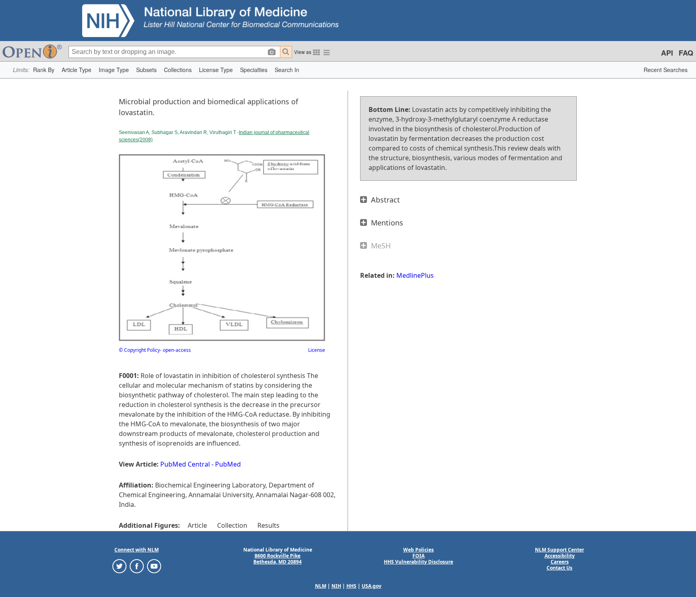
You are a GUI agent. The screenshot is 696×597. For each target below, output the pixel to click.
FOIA (418, 555)
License (316, 350)
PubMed (228, 464)
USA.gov (371, 586)
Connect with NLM (136, 549)
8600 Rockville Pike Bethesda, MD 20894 (277, 558)
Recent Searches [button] (666, 70)
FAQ (686, 53)
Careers (560, 561)
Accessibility (560, 555)
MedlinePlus (415, 275)
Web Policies (418, 549)
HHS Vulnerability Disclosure (418, 561)
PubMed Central (185, 464)
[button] (43, 70)
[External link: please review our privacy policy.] (119, 565)
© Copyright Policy (139, 350)
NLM (320, 586)
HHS (351, 586)
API (667, 53)
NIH (336, 586)
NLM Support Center (559, 549)
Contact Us (559, 567)
